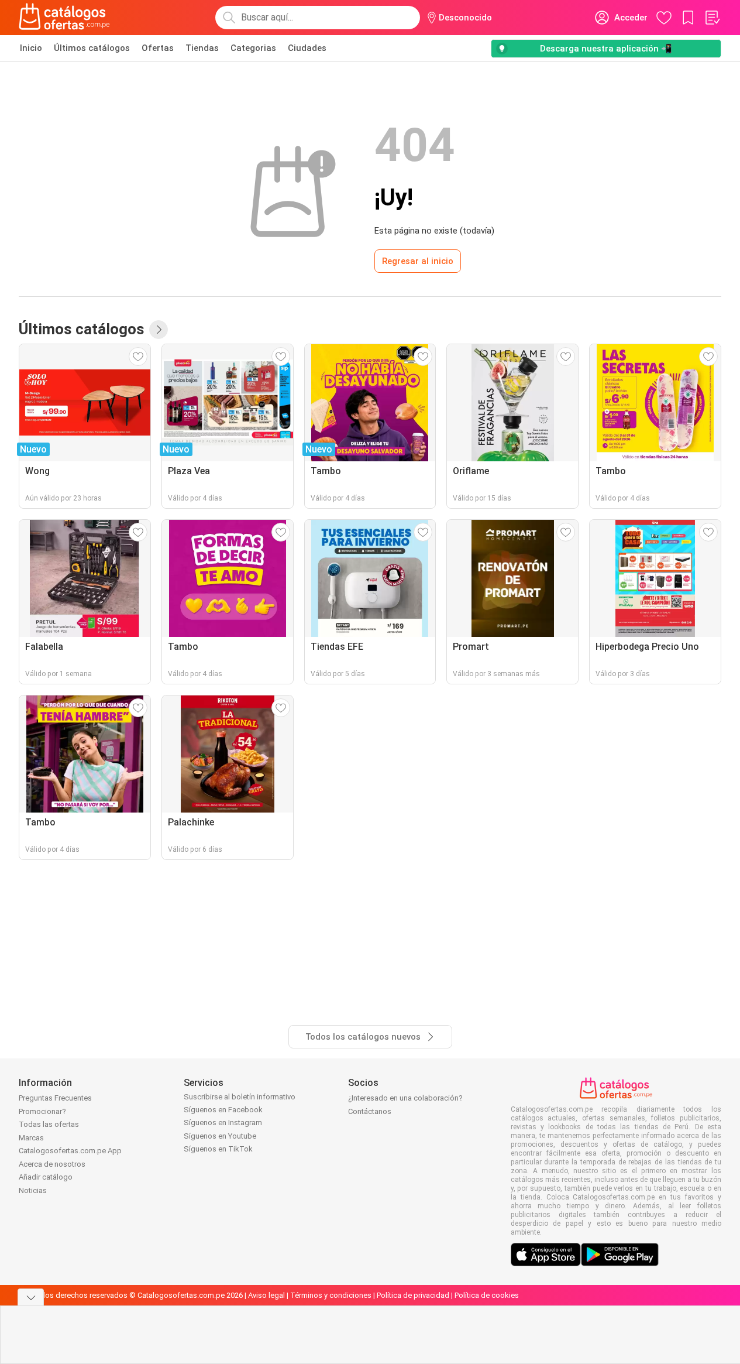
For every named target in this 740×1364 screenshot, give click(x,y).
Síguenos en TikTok (218, 1148)
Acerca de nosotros (52, 1164)
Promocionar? (42, 1111)
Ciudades (307, 48)
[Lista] (712, 17)
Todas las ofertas (49, 1124)
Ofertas (158, 48)
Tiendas (202, 48)
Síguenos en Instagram (223, 1122)
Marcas (31, 1137)
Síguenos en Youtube (220, 1136)
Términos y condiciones (330, 1295)
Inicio (31, 48)
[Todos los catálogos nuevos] (158, 329)
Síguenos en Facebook (223, 1109)
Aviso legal (266, 1295)
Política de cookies (487, 1295)
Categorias (253, 48)
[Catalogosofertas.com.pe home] (64, 17)
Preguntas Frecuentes (55, 1098)
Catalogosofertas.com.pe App (70, 1150)
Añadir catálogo (46, 1177)
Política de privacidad (413, 1295)
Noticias (33, 1190)
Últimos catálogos (92, 48)
